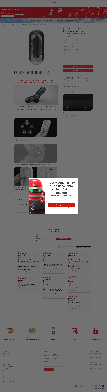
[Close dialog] (76, 180)
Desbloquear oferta (61, 205)
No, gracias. (61, 211)
